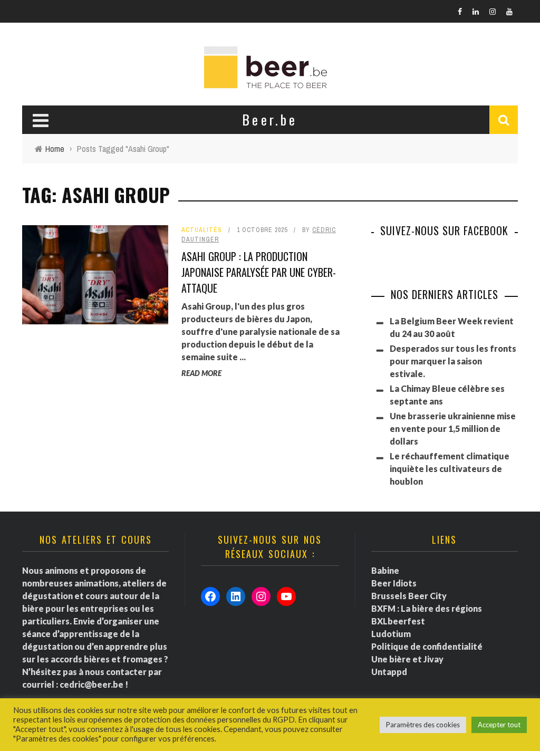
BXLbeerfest (398, 621)
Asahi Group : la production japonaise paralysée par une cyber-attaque (258, 272)
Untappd (389, 672)
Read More (201, 373)
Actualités (201, 230)
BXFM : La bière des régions (426, 608)
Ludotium (391, 634)
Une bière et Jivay (407, 659)
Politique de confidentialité (427, 646)
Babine (385, 570)
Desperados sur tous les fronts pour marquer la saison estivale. (453, 361)
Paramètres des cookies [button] (423, 724)
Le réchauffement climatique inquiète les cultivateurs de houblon (449, 468)
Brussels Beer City (409, 596)
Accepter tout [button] (499, 724)
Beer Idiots (394, 583)
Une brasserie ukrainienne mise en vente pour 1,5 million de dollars (453, 428)
